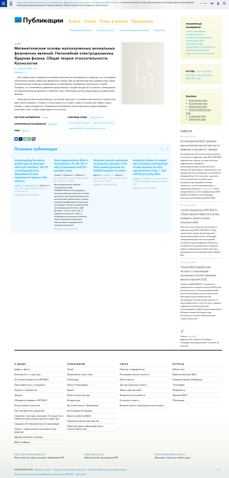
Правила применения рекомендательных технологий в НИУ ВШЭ (44, 474)
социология (197, 53)
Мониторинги (127, 379)
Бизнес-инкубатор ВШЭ (79, 415)
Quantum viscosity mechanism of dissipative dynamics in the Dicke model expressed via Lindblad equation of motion (110, 165)
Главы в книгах (113, 21)
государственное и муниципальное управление (199, 36)
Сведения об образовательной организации (36, 423)
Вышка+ (71, 389)
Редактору (218, 469)
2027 (198, 71)
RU (201, 3)
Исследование (207, 188)
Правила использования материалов (134, 30)
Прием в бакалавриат (78, 384)
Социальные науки (197, 116)
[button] (83, 153)
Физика (45, 117)
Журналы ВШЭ (179, 395)
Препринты (142, 21)
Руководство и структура (27, 374)
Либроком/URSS (25, 68)
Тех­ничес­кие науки (197, 119)
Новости (186, 131)
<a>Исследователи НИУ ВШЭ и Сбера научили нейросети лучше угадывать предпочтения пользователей (199, 216)
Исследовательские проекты (134, 374)
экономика (209, 53)
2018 (193, 78)
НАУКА (124, 364)
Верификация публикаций (81, 30)
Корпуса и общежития (25, 389)
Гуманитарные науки (198, 100)
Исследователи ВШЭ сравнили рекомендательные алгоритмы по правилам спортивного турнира (200, 145)
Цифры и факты (22, 369)
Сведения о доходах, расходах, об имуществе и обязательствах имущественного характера (39, 417)
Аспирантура (73, 400)
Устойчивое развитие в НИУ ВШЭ (31, 379)
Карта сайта (81, 474)
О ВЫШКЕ (20, 364)
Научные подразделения (132, 369)
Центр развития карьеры (79, 410)
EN (205, 3)
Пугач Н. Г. (149, 178)
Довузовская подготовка (80, 374)
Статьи (89, 21)
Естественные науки (198, 103)
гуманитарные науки (195, 40)
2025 (209, 71)
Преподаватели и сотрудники (29, 384)
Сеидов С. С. (108, 175)
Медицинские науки (198, 106)
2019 (188, 78)
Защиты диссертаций (130, 389)
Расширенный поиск (105, 30)
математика (191, 49)
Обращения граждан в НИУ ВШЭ (30, 400)
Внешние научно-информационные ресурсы (142, 405)
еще (199, 78)
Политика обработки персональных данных (107, 469)
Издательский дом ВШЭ (184, 374)
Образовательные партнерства (83, 420)
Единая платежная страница (28, 436)
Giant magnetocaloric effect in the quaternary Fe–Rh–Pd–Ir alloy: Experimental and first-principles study (71, 165)
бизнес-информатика (195, 31)
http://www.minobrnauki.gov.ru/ (30, 454)
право (188, 53)
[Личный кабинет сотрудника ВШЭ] (218, 3)
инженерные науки (194, 43)
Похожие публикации (35, 149)
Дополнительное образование (82, 405)
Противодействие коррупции (29, 410)
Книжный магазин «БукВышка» (187, 379)
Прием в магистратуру (78, 395)
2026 (204, 71)
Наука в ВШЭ (159, 30)
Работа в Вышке (22, 442)
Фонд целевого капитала (27, 405)
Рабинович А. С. (20, 72)
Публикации (43, 20)
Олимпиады (73, 379)
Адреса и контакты (42, 469)
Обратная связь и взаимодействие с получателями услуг (85, 427)
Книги (74, 21)
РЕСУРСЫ (178, 364)
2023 (193, 75)
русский (25, 130)
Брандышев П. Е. (32, 185)
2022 (198, 75)
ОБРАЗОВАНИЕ (76, 364)
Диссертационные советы (133, 384)
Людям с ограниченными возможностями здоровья (35, 430)
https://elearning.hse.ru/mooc (170, 454)
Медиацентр (178, 389)
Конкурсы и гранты (129, 400)
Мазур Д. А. (19, 185)
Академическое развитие (133, 395)
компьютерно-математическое (200, 46)
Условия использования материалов (69, 469)
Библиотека (178, 369)
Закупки (18, 395)
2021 (204, 75)
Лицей (70, 369)
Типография (178, 384)
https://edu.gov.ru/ (94, 454)
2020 (209, 75)
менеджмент (203, 49)
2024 (188, 75)
